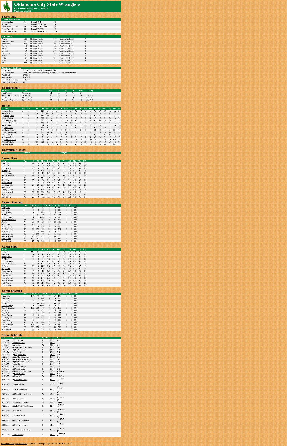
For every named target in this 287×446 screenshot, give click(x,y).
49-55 (52, 380)
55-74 (52, 359)
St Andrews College (20, 402)
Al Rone (7, 125)
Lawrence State (20, 380)
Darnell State (19, 369)
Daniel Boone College (23, 394)
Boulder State (19, 399)
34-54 (52, 350)
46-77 (52, 357)
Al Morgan (8, 118)
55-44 (52, 402)
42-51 (52, 352)
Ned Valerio (9, 142)
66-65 (52, 362)
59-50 (52, 394)
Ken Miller (8, 135)
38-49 (52, 411)
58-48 (52, 434)
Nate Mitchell (10, 139)
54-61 (52, 425)
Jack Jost (8, 113)
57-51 (52, 399)
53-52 (52, 342)
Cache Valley (17, 340)
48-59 (52, 420)
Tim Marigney (10, 120)
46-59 (52, 347)
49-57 (52, 389)
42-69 (52, 406)
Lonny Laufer (10, 137)
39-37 (52, 345)
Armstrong (16, 345)
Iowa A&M (18, 376)
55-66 (52, 374)
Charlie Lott (27, 93)
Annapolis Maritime (24, 347)
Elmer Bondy (27, 98)
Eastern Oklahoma (19, 389)
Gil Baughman (10, 132)
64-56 (52, 354)
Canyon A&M (20, 354)
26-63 (52, 369)
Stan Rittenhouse (11, 123)
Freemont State (18, 342)
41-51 (52, 364)
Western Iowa (23, 362)
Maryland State (23, 357)
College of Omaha (23, 371)
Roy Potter (8, 127)
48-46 (52, 376)
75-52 (52, 371)
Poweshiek (16, 352)
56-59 (52, 384)
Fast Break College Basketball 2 (14, 443)
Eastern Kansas (18, 384)
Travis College (20, 366)
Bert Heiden (9, 144)
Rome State (17, 364)
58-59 (52, 340)
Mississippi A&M (24, 359)
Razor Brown (9, 130)
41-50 (52, 430)
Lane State (22, 350)
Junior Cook (27, 100)
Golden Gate (19, 374)
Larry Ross (8, 111)
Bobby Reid (9, 116)
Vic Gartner (26, 95)
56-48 (52, 366)
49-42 (52, 415)
